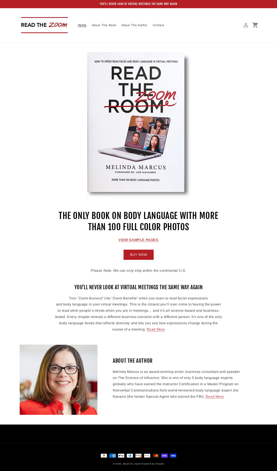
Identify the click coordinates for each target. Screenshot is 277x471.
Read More (156, 329)
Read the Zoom (131, 464)
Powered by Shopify (152, 464)
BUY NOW (138, 254)
